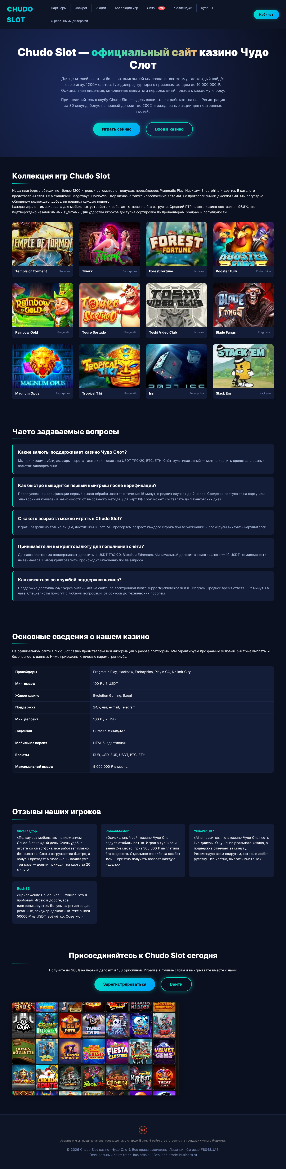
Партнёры (58, 8)
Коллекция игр (126, 8)
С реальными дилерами (69, 21)
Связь (155, 8)
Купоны (207, 8)
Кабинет (266, 14)
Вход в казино (169, 129)
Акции (101, 8)
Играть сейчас (116, 129)
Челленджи (183, 8)
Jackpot (81, 8)
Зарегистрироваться (124, 984)
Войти (176, 984)
